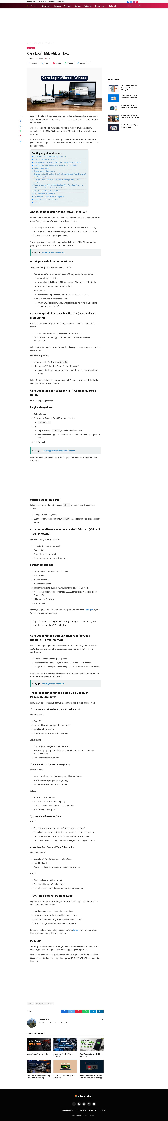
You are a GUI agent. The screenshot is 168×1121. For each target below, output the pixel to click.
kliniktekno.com (80, 1115)
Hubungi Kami (42, 2)
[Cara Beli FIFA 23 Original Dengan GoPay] (113, 127)
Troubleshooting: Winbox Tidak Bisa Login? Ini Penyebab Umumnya (58, 185)
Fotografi (88, 6)
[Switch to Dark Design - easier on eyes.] (140, 1)
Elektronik (46, 6)
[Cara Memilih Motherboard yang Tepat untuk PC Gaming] (39, 1066)
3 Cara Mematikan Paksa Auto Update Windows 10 (129, 97)
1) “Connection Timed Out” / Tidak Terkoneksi (50, 188)
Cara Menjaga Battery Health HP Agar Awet (91, 1055)
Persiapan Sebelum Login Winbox (46, 159)
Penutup (37, 202)
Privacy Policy (61, 2)
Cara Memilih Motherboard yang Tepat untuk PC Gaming (38, 1077)
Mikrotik (30, 1004)
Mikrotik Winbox (41, 1004)
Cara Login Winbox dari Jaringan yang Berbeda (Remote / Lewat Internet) (57, 181)
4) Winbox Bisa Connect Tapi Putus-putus (49, 197)
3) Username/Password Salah (44, 194)
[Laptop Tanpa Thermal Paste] (39, 1044)
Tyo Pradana (31, 58)
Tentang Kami (31, 2)
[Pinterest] (20, 136)
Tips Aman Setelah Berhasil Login (46, 199)
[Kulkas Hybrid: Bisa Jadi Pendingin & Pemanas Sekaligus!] (113, 88)
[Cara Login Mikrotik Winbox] (64, 110)
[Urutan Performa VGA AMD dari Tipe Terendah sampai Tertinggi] (92, 1066)
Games (78, 6)
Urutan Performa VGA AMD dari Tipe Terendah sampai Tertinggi (91, 1077)
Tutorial (112, 6)
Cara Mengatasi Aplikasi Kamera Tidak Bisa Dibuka (130, 116)
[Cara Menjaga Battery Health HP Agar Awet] (92, 1044)
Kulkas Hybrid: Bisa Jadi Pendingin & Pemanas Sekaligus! (129, 88)
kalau (75, 930)
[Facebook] (20, 121)
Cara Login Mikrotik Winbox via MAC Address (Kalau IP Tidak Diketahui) (60, 174)
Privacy (103, 1110)
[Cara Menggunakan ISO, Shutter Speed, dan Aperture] (113, 108)
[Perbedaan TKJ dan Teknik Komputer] (65, 1044)
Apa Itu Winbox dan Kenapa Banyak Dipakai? (50, 156)
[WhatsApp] (20, 131)
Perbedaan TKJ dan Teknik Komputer (62, 1055)
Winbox (50, 1004)
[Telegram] (20, 141)
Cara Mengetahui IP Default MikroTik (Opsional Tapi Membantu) (57, 162)
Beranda (29, 43)
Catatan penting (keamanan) (44, 171)
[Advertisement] (84, 25)
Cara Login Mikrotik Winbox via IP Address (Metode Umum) (55, 165)
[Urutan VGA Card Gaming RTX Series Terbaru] (65, 1066)
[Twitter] (20, 126)
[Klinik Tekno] (32, 5)
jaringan (89, 609)
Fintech (57, 6)
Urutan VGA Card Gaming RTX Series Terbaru (64, 1077)
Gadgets (67, 6)
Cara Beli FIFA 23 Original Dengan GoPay (129, 126)
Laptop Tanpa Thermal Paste (37, 1054)
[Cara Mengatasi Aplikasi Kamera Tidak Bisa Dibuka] (113, 118)
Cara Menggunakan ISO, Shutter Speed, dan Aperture (130, 106)
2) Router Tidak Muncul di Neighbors (47, 191)
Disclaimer (51, 2)
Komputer (99, 6)
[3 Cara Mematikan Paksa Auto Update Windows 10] (113, 98)
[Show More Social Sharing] (89, 63)
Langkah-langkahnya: (41, 168)
